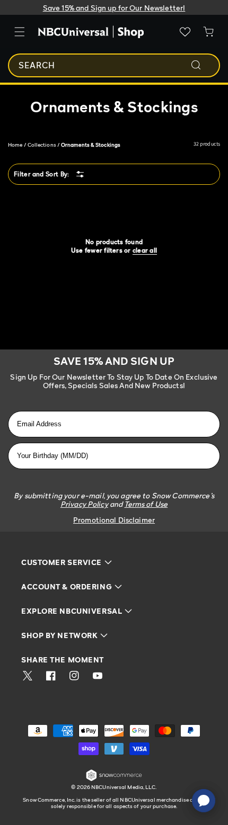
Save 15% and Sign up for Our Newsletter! (114, 7)
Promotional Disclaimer (114, 519)
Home (15, 144)
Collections (42, 144)
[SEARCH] (203, 65)
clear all (145, 250)
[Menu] (19, 31)
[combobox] (114, 65)
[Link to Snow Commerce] (114, 779)
